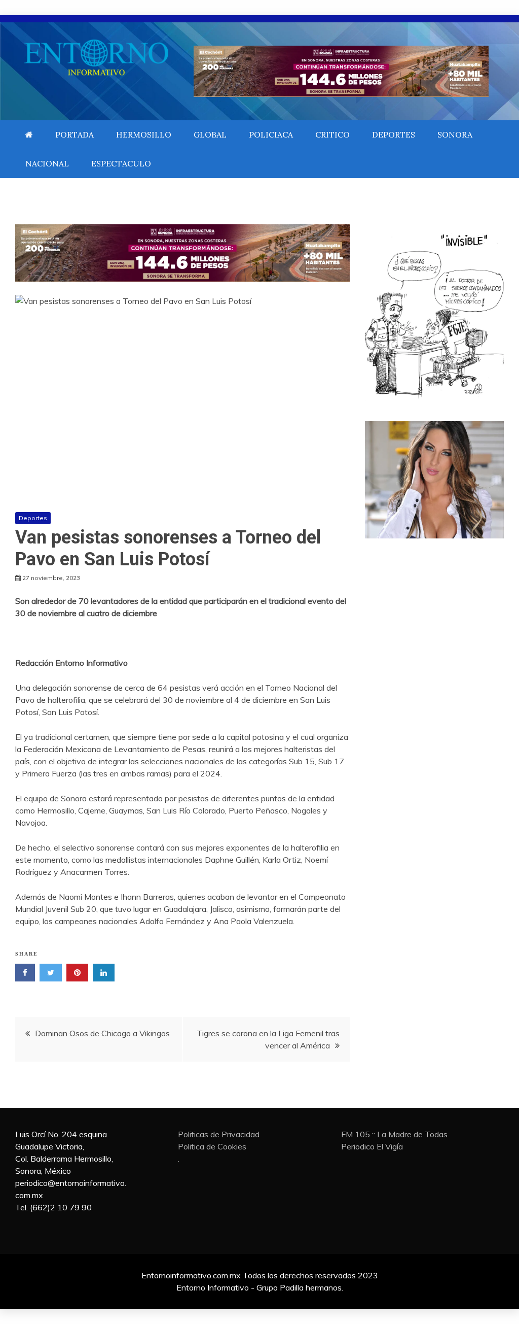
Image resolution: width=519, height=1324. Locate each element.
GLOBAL (210, 134)
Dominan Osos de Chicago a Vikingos (102, 1033)
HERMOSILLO (143, 134)
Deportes (33, 518)
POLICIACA (271, 134)
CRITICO (332, 134)
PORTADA (74, 134)
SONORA (454, 134)
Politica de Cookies (212, 1146)
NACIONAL (47, 163)
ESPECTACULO (121, 163)
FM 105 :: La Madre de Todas (394, 1134)
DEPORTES (393, 134)
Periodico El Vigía (372, 1146)
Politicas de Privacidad (219, 1134)
